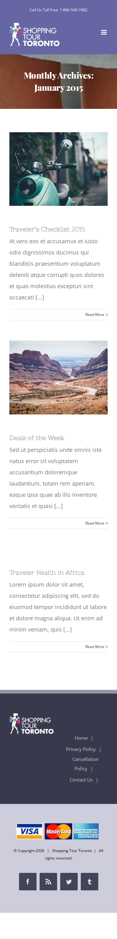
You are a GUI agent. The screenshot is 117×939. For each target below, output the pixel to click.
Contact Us (81, 780)
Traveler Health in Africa (46, 572)
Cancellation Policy (85, 764)
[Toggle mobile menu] (104, 32)
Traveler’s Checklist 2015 (46, 169)
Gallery (70, 169)
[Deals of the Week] (58, 377)
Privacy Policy (81, 749)
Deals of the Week (46, 377)
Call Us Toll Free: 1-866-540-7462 (58, 9)
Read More (95, 314)
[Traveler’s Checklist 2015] (58, 169)
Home (81, 738)
